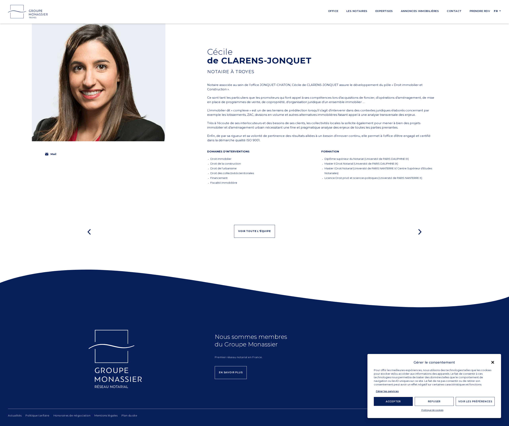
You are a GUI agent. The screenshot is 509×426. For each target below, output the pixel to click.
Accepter (393, 401)
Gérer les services (387, 391)
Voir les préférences (475, 401)
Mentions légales (106, 415)
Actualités (14, 415)
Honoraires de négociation (72, 415)
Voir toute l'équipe (254, 231)
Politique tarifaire (37, 415)
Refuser (434, 401)
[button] (493, 362)
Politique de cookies (432, 409)
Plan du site (129, 415)
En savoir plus (231, 372)
